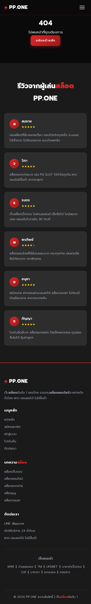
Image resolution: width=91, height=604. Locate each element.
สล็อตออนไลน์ (13, 478)
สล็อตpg (10, 493)
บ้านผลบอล (25, 566)
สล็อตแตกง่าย (13, 485)
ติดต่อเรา (10, 448)
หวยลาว (65, 572)
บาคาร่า (35, 572)
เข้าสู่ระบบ (10, 434)
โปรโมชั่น (10, 441)
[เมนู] (82, 7)
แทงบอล (49, 572)
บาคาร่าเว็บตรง (72, 566)
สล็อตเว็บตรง (13, 471)
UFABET (52, 566)
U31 (23, 572)
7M (39, 566)
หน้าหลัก (9, 419)
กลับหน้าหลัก (45, 40)
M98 (11, 566)
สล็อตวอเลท (12, 500)
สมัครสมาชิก (12, 426)
